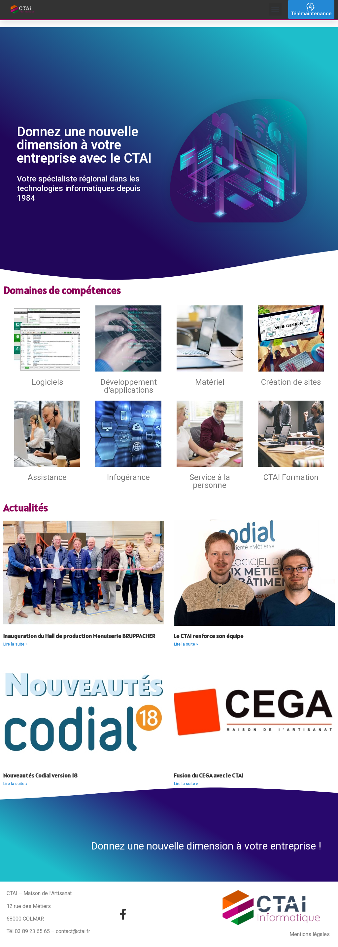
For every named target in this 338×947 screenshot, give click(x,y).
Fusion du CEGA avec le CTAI (208, 775)
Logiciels (47, 382)
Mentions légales (309, 934)
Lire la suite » (15, 644)
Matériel (209, 382)
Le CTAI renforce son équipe (209, 636)
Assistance (47, 477)
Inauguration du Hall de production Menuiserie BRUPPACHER (79, 636)
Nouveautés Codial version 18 (40, 775)
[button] (275, 9)
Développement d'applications (128, 386)
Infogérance (128, 477)
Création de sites (291, 382)
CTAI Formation (291, 477)
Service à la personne (209, 481)
